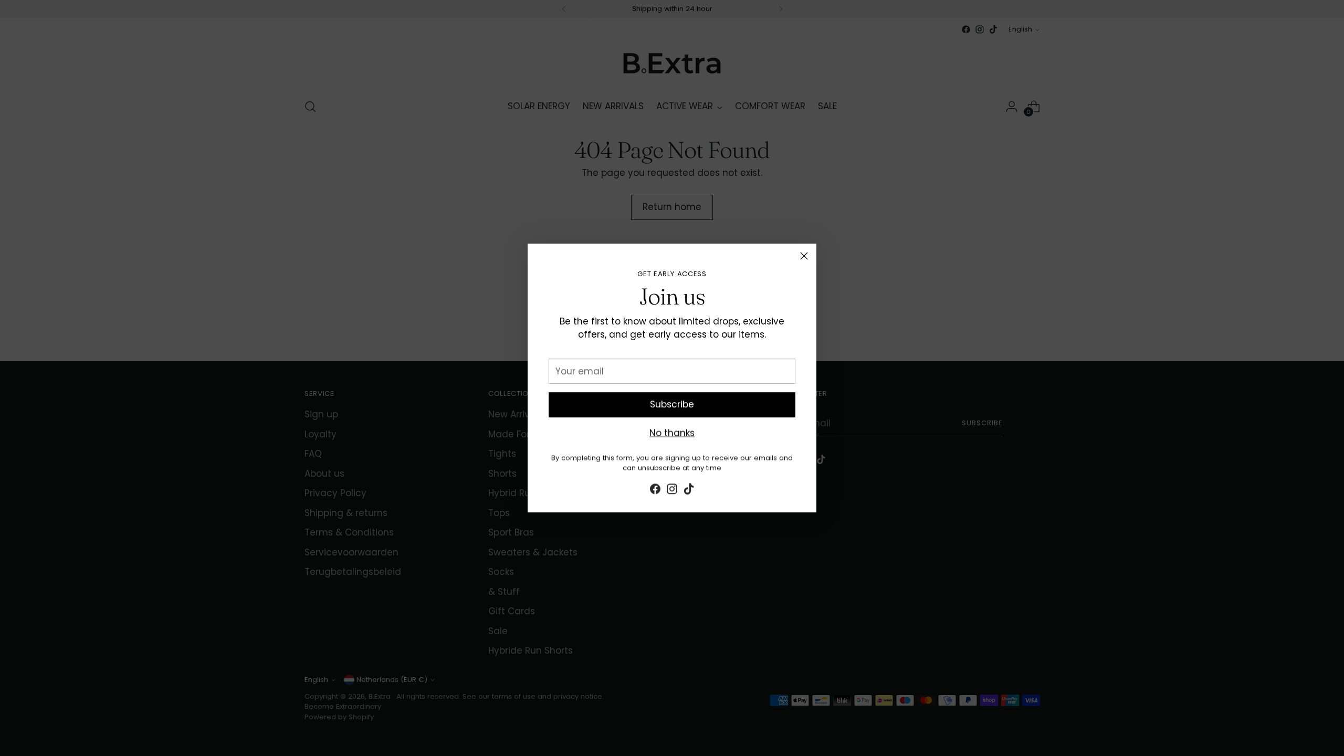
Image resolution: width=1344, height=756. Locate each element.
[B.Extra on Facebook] (655, 489)
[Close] (804, 256)
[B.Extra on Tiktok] (688, 489)
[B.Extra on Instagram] (672, 489)
